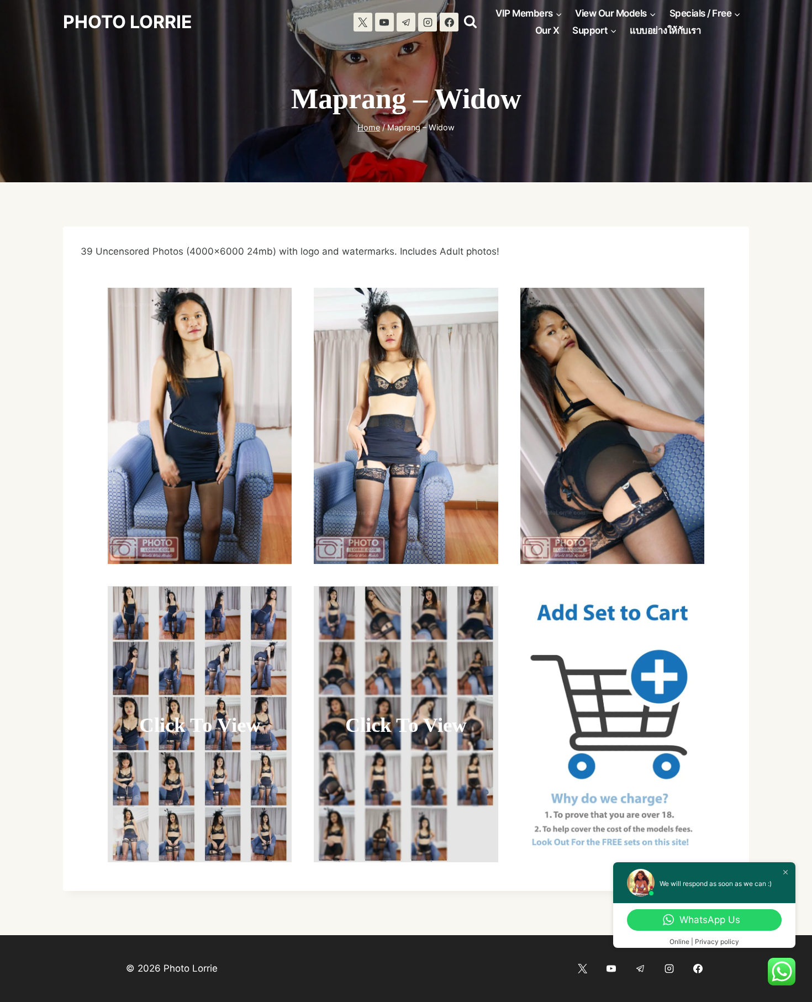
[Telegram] (406, 22)
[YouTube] (384, 22)
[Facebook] (449, 22)
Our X (547, 30)
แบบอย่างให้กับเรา (665, 30)
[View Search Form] (470, 22)
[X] (363, 22)
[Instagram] (427, 22)
